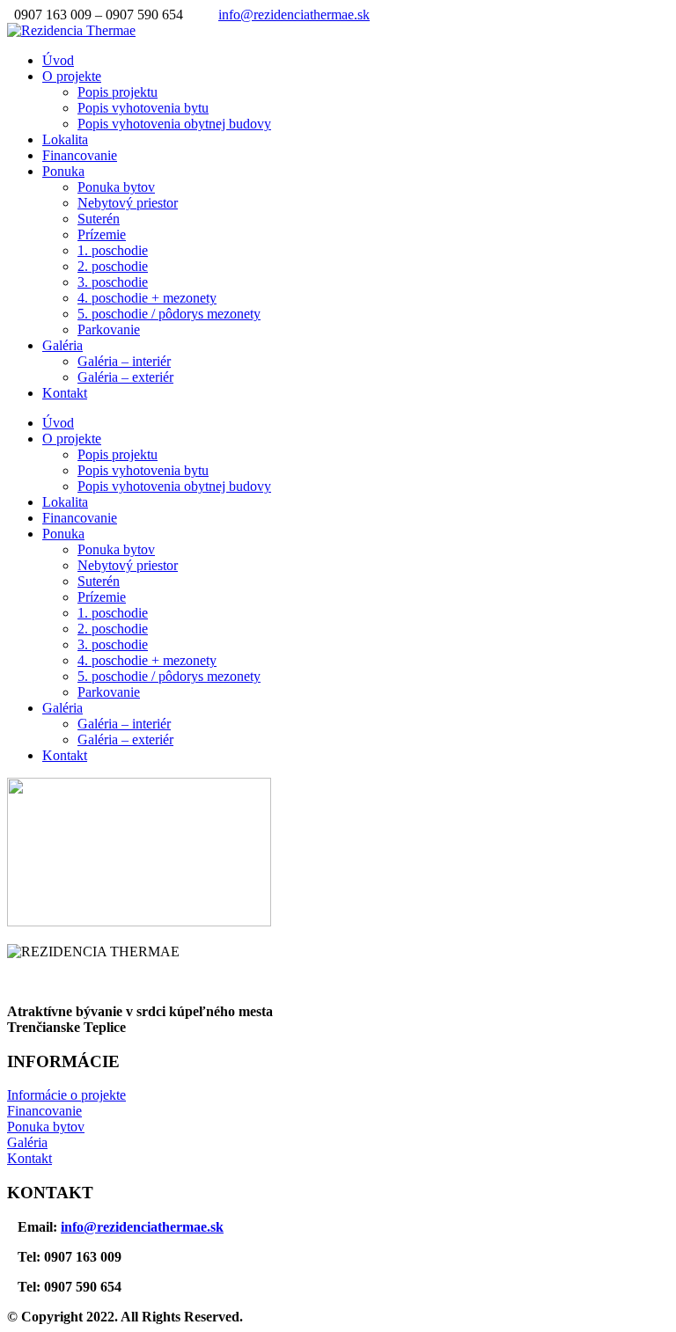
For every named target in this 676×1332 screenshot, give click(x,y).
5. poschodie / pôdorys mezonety (169, 313)
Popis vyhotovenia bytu (143, 107)
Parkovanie (108, 329)
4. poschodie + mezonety (147, 297)
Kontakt (64, 392)
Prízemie (101, 234)
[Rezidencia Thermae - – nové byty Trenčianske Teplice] (71, 30)
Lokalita (65, 139)
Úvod (58, 60)
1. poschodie (112, 250)
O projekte (71, 76)
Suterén (98, 218)
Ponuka (63, 171)
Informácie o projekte (66, 1094)
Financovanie (79, 155)
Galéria (62, 345)
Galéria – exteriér (125, 377)
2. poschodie (112, 266)
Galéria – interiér (124, 361)
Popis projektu (117, 91)
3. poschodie (112, 281)
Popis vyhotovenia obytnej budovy (174, 123)
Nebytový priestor (127, 202)
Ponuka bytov (116, 186)
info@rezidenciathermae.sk (294, 14)
